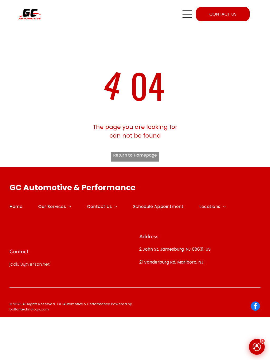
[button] (187, 14)
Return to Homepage (135, 155)
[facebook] (255, 306)
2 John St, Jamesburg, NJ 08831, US (175, 249)
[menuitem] (23, 206)
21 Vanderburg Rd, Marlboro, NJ (171, 262)
